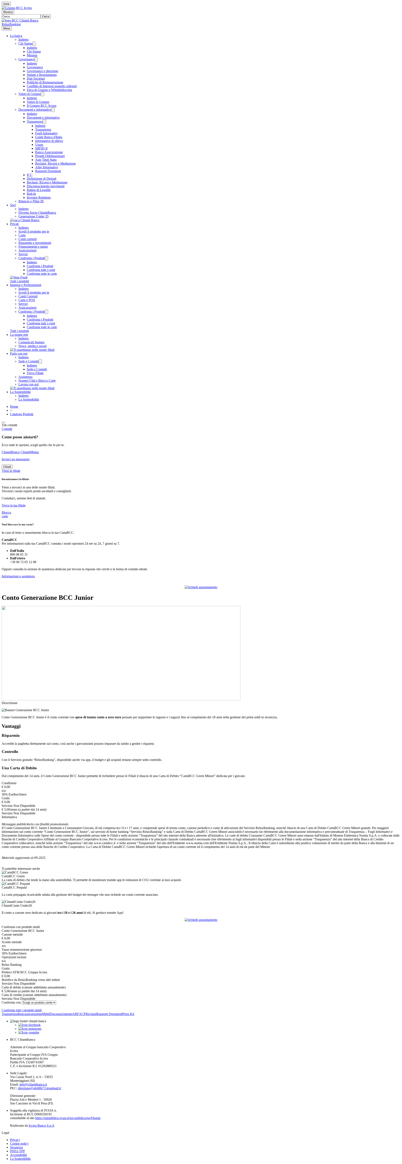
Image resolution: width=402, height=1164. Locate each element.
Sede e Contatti (28, 361)
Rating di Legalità (38, 190)
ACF (82, 1014)
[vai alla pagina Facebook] (29, 1025)
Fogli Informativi (46, 133)
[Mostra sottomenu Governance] (36, 59)
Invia (6, 3)
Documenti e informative (34, 109)
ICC (29, 175)
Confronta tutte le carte (42, 273)
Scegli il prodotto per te (33, 231)
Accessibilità (18, 1155)
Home (14, 406)
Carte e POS (26, 300)
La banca (16, 36)
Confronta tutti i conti (41, 270)
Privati (14, 224)
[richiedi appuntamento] (201, 587)
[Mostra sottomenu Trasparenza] (44, 122)
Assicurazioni (27, 250)
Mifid (45, 1014)
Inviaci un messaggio (16, 459)
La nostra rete (19, 334)
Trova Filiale (35, 373)
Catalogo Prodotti (21, 414)
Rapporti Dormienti (48, 171)
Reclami (91, 1014)
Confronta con (11, 1002)
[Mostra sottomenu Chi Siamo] (34, 44)
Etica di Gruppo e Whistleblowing (49, 90)
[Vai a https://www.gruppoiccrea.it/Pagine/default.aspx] (17, 8)
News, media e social (32, 346)
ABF (75, 1014)
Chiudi (7, 466)
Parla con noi (18, 353)
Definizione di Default (41, 178)
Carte (22, 235)
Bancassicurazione (30, 1014)
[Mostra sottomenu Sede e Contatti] (40, 361)
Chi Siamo (25, 43)
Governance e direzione (42, 71)
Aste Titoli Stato (46, 159)
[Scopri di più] (24, 220)
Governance (26, 59)
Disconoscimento (60, 1014)
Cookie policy (19, 1143)
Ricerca (8, 12)
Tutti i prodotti (19, 281)
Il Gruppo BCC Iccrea (41, 105)
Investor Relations (39, 197)
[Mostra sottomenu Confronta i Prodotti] (46, 258)
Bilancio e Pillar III (31, 201)
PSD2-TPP (17, 1151)
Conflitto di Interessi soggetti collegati (52, 86)
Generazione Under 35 (33, 216)
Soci (13, 205)
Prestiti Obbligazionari (50, 156)
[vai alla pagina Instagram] (29, 1028)
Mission (32, 55)
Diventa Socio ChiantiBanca (37, 212)
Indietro (23, 39)
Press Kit (128, 1014)
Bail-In (31, 193)
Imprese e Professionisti (25, 285)
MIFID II (41, 148)
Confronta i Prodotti (31, 258)
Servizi (23, 254)
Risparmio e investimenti (34, 243)
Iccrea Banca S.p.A (41, 1125)
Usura (39, 144)
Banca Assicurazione (49, 152)
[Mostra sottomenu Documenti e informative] (53, 110)
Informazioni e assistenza (18, 576)
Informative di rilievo (49, 141)
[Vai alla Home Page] (20, 20)
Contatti (7, 429)
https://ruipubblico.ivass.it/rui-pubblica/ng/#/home (67, 1118)
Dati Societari (36, 78)
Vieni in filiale (11, 471)
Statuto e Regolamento (42, 75)
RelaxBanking (11, 24)
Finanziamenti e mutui (33, 246)
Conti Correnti (27, 296)
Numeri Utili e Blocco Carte (37, 380)
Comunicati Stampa (31, 342)
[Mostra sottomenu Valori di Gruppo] (42, 94)
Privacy (15, 1140)
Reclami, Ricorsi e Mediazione (55, 163)
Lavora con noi (28, 384)
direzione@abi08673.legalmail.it (39, 1088)
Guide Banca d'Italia (48, 137)
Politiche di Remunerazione (45, 82)
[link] (201, 876)
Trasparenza (35, 121)
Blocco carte (6, 514)
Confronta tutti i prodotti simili (22, 1010)
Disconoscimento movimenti (45, 186)
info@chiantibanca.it (33, 1084)
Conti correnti (27, 239)
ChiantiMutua (30, 452)
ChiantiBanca (11, 452)
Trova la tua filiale (14, 505)
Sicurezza (16, 1147)
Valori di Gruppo (29, 94)
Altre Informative (46, 167)
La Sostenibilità (20, 392)
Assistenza (25, 377)
